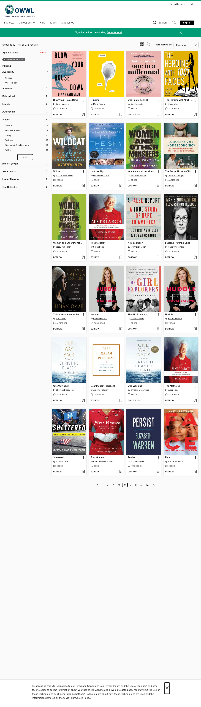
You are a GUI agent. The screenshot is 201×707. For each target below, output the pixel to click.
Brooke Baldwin (100, 318)
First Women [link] (97, 457)
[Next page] (154, 485)
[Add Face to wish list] (195, 472)
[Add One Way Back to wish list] (83, 400)
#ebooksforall (114, 32)
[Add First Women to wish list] (121, 472)
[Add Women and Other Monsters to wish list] (158, 186)
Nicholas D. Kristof (101, 175)
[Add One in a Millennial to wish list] (158, 115)
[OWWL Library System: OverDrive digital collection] (20, 11)
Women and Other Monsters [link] (142, 171)
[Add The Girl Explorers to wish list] (158, 329)
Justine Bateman (175, 461)
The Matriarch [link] (98, 243)
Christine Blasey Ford (65, 390)
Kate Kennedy (136, 104)
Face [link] (167, 457)
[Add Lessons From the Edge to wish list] (195, 257)
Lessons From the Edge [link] (177, 243)
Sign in (187, 22)
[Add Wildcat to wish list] (83, 186)
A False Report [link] (135, 243)
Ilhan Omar (61, 318)
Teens (53, 22)
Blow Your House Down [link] (66, 100)
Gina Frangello (62, 104)
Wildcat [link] (57, 171)
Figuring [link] (95, 100)
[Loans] (173, 23)
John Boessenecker (64, 175)
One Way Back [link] (61, 386)
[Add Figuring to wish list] (121, 115)
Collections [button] (26, 22)
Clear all (42, 52)
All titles (8, 78)
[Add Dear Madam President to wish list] (121, 400)
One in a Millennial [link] (138, 100)
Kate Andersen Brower (103, 461)
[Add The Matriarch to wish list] (121, 257)
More (25, 157)
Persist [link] (131, 457)
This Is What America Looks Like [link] (67, 314)
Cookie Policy (82, 697)
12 (147, 485)
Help (192, 4)
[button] (177, 4)
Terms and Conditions (87, 686)
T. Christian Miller (138, 247)
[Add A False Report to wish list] (158, 257)
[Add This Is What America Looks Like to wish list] (83, 329)
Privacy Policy (112, 686)
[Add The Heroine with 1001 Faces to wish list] (195, 115)
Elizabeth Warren (137, 461)
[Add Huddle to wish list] (121, 329)
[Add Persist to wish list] (158, 472)
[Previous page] (97, 485)
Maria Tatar (173, 104)
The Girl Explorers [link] (137, 314)
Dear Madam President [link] (103, 386)
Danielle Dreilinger (176, 175)
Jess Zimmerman (138, 175)
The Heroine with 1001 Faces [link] (179, 100)
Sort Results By (163, 44)
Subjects (9, 22)
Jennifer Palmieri (100, 390)
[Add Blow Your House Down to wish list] (83, 115)
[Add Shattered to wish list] (83, 472)
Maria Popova (99, 104)
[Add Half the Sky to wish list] (121, 186)
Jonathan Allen (62, 461)
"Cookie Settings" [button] (75, 694)
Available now (11, 83)
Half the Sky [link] (97, 171)
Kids (42, 22)
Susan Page (98, 247)
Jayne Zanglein (137, 318)
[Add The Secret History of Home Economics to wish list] (195, 186)
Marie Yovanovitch (176, 247)
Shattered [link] (58, 457)
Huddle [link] (94, 314)
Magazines (67, 22)
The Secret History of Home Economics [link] (179, 171)
